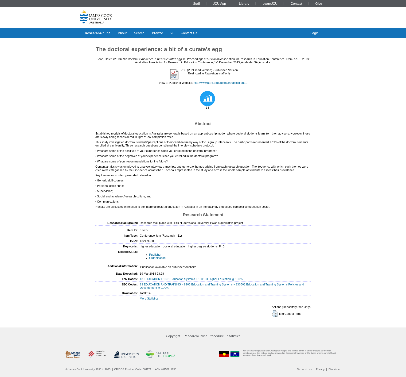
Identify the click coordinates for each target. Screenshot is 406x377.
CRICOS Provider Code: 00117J (132, 369)
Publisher (155, 254)
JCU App (219, 3)
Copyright (173, 336)
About (122, 33)
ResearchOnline (97, 33)
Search (139, 33)
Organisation (157, 258)
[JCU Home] (96, 16)
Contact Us (189, 33)
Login (314, 33)
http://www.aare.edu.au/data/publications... (220, 83)
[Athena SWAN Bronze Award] (73, 354)
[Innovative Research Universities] (97, 354)
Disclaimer (334, 369)
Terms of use (304, 369)
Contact (296, 3)
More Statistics (149, 298)
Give (318, 3)
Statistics (233, 336)
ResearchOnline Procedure (203, 336)
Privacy (320, 369)
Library (244, 3)
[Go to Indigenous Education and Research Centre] (224, 354)
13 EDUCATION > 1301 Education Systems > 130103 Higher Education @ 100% (191, 279)
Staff (196, 3)
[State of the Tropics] (160, 354)
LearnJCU (269, 3)
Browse (157, 33)
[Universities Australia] (126, 354)
